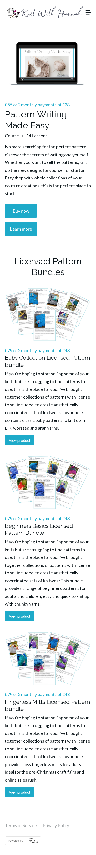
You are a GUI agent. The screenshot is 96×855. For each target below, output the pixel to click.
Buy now (21, 211)
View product (19, 440)
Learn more (21, 229)
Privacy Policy (56, 825)
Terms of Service (21, 825)
